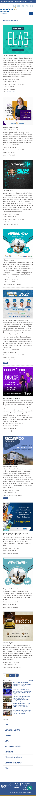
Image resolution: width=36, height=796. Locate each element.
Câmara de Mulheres (13, 757)
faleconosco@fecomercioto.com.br (21, 792)
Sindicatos (9, 752)
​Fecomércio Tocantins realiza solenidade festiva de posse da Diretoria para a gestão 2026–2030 (22, 692)
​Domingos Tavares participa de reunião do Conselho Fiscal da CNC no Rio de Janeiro (22, 712)
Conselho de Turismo (13, 763)
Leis (6, 724)
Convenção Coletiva (12, 730)
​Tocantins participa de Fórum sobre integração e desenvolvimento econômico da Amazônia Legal (22, 699)
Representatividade (12, 746)
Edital (7, 768)
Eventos (8, 735)
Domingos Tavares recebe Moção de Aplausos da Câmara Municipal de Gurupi (22, 684)
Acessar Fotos (11, 92)
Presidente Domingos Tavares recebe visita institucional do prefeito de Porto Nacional (21, 705)
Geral (7, 741)
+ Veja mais (30, 680)
